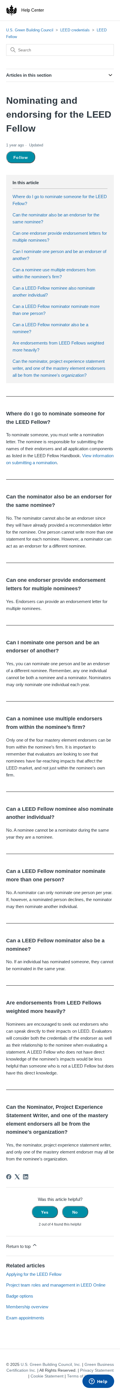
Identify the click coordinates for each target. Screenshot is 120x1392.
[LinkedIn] (25, 1176)
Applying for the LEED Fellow (33, 1274)
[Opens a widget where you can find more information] (98, 1382)
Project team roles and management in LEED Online (55, 1284)
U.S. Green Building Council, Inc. (51, 1364)
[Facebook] (8, 1176)
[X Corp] (17, 1176)
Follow (20, 157)
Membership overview (27, 1306)
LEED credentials (75, 30)
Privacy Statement (97, 1370)
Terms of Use (79, 1376)
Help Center (32, 10)
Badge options (19, 1296)
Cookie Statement (47, 1376)
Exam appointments (25, 1317)
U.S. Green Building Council (29, 30)
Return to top (19, 1246)
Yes (45, 1212)
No (75, 1212)
